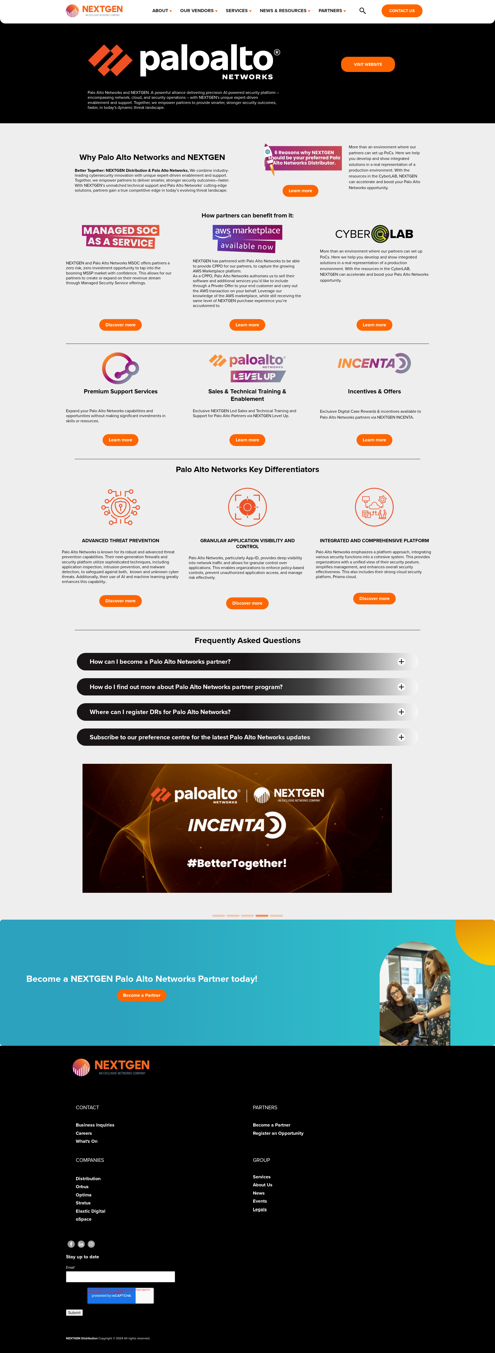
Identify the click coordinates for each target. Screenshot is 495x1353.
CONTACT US (402, 11)
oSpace (84, 1219)
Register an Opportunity (278, 1133)
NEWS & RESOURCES (283, 10)
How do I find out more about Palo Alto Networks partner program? (186, 687)
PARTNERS (330, 10)
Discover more (120, 324)
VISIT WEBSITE (368, 64)
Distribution (88, 1178)
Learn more (300, 190)
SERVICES (237, 10)
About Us (263, 1184)
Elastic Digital (90, 1211)
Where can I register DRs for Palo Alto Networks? (160, 712)
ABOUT (160, 10)
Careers (84, 1133)
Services (262, 1176)
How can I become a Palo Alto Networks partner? (160, 661)
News (259, 1193)
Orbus (82, 1186)
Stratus (83, 1203)
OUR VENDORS (197, 10)
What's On (86, 1141)
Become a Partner (141, 995)
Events (260, 1201)
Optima (84, 1195)
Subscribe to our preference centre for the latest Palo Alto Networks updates (200, 737)
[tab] (218, 916)
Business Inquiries (95, 1125)
